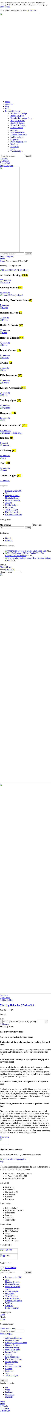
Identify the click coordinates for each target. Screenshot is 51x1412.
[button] (4, 1024)
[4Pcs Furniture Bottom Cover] (18, 558)
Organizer (14, 139)
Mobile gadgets (16, 137)
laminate (8, 1392)
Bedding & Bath (17, 116)
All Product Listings (18, 113)
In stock (8, 540)
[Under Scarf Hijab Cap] (16, 551)
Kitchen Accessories (18, 135)
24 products (5, 468)
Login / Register (12, 1308)
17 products (5, 405)
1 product (4, 443)
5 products (4, 368)
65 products (5, 330)
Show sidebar (5, 567)
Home (3, 261)
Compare (9, 1305)
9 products (4, 318)
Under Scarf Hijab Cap (37, 551)
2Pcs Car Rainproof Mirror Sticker (24, 554)
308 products (5, 280)
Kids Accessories (17, 132)
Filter (28, 528)
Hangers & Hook (17, 120)
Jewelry (13, 130)
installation (9, 1394)
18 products (5, 418)
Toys (12, 149)
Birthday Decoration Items (21, 118)
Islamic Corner (16, 128)
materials (9, 1397)
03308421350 (5, 7)
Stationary (14, 146)
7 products (4, 305)
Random (14, 144)
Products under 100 (18, 142)
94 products (5, 393)
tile (6, 1387)
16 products (5, 293)
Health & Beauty (17, 123)
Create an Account (7, 1328)
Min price (4, 525)
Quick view (5, 998)
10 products (5, 355)
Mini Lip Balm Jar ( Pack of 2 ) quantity (19, 1021)
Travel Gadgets (16, 151)
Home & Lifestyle (17, 125)
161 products (5, 430)
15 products (5, 380)
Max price (37, 525)
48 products (5, 343)
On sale (8, 538)
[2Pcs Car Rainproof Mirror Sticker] (20, 553)
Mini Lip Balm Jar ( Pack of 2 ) (17, 1005)
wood (7, 1390)
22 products (5, 480)
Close (2, 1315)
